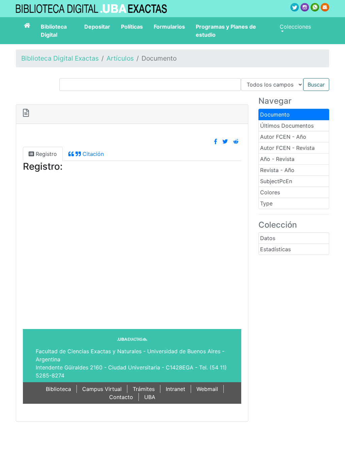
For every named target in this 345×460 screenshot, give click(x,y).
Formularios (169, 26)
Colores (270, 192)
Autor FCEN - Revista (287, 147)
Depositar (97, 26)
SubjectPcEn (276, 181)
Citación (92, 154)
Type (266, 203)
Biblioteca (58, 389)
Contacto (121, 397)
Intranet (175, 389)
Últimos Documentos (287, 125)
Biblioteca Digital (54, 30)
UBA (149, 397)
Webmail (207, 389)
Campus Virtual (102, 389)
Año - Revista (277, 159)
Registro (45, 154)
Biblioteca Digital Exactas (60, 58)
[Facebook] (216, 141)
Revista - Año (277, 170)
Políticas (132, 26)
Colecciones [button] (295, 26)
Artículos (120, 58)
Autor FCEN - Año (283, 136)
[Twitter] (225, 141)
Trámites (144, 389)
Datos (267, 238)
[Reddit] (235, 141)
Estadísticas (275, 249)
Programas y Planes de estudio (226, 30)
